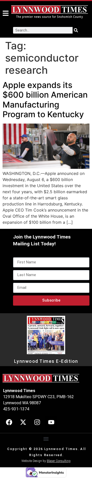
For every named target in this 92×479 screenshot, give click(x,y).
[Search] (76, 30)
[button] (46, 439)
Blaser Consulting (59, 461)
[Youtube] (51, 422)
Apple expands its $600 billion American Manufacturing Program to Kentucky (45, 99)
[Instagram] (37, 422)
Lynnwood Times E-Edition (46, 361)
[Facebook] (9, 422)
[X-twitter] (23, 422)
